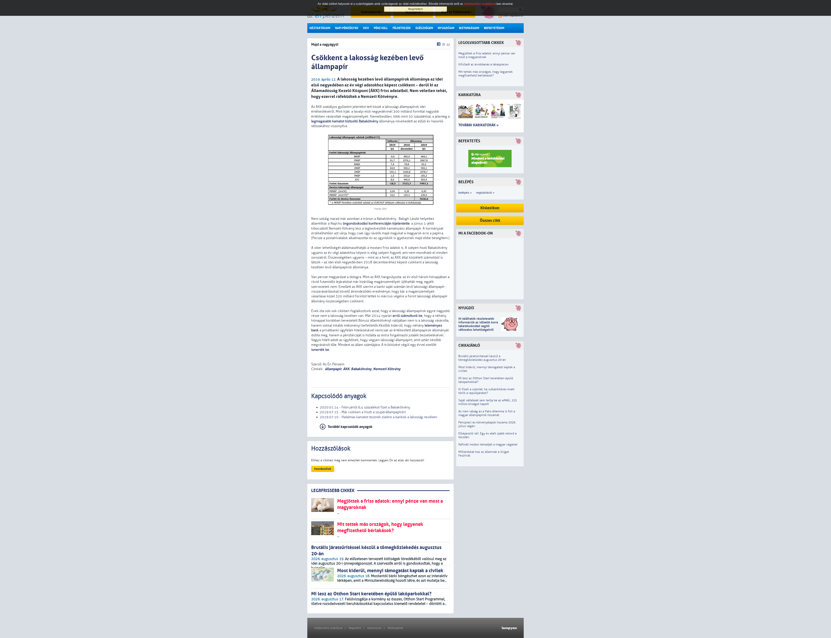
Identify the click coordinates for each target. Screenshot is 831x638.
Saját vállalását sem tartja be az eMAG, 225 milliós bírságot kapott (487, 402)
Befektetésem (494, 28)
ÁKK (346, 369)
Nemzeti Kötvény (387, 369)
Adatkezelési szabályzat (328, 628)
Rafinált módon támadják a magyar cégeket (487, 444)
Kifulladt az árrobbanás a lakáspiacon (483, 64)
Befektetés (469, 141)
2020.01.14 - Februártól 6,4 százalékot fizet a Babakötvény (365, 407)
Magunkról (355, 628)
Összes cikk (490, 220)
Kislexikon (489, 208)
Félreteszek (402, 28)
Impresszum (374, 628)
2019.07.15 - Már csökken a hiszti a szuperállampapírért (363, 412)
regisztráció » (485, 192)
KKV (366, 28)
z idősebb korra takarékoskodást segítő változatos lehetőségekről (478, 326)
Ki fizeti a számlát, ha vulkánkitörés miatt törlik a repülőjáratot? (486, 391)
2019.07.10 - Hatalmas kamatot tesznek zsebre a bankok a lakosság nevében (378, 417)
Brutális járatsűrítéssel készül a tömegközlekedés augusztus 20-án (482, 358)
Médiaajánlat (395, 628)
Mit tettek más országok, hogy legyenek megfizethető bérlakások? (485, 73)
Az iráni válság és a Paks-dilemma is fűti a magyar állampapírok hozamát (486, 413)
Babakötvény (361, 369)
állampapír (333, 369)
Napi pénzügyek (346, 28)
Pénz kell (381, 28)
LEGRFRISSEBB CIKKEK (332, 490)
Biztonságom (469, 28)
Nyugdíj (466, 308)
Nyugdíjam (446, 28)
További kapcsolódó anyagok (350, 427)
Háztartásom (319, 28)
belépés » (465, 192)
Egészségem (424, 28)
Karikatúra (469, 95)
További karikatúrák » (478, 125)
